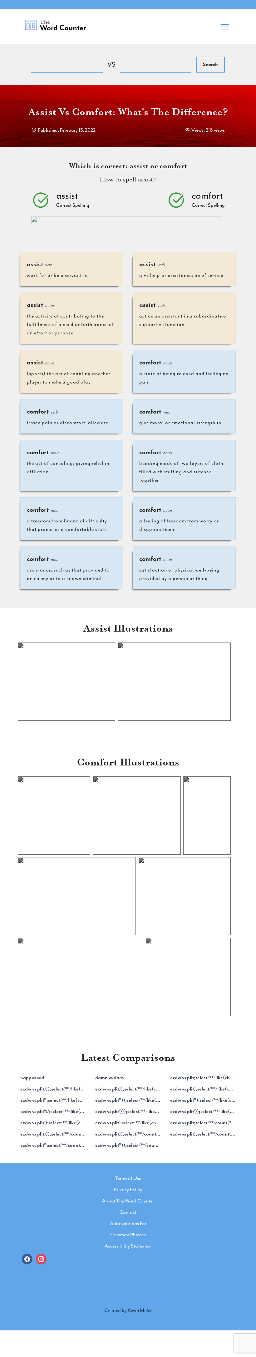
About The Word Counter (128, 1201)
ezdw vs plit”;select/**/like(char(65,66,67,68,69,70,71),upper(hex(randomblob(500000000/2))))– (53, 1100)
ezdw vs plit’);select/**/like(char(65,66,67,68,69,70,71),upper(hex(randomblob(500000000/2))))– (53, 1123)
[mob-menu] (225, 25)
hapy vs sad (32, 1078)
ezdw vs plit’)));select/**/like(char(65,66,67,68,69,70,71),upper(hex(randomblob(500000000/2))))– (128, 1111)
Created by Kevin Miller (128, 1310)
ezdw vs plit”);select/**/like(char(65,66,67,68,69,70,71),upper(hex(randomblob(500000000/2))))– (203, 1100)
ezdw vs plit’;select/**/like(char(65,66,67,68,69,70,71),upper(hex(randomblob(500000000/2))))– (128, 1123)
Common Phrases (128, 1235)
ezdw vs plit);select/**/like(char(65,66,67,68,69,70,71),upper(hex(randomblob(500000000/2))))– (203, 1089)
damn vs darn (109, 1078)
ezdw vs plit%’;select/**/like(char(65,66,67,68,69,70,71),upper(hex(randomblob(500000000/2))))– (53, 1111)
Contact (128, 1212)
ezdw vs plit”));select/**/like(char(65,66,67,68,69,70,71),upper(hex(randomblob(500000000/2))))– (128, 1100)
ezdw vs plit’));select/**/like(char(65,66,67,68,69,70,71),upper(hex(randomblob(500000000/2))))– (203, 1111)
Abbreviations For (128, 1223)
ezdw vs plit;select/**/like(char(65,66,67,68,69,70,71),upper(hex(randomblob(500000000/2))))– (203, 1078)
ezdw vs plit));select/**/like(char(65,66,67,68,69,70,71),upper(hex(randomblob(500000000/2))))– (128, 1089)
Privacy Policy (128, 1190)
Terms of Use (128, 1178)
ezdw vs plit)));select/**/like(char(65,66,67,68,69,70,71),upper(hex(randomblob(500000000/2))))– (53, 1089)
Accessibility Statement (128, 1246)
